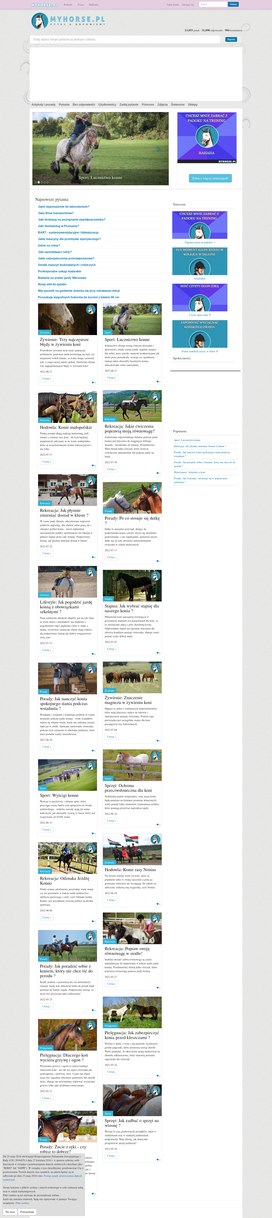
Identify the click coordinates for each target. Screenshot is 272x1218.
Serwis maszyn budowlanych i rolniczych (67, 264)
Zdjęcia (162, 104)
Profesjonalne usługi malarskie (59, 271)
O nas (81, 4)
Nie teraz (10, 1212)
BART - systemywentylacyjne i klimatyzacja (68, 232)
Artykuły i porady (43, 104)
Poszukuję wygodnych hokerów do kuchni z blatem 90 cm (78, 297)
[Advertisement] (136, 73)
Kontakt (68, 4)
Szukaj (233, 4)
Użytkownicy (107, 104)
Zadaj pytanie (129, 104)
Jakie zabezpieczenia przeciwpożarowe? (66, 258)
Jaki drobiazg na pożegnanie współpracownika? (71, 219)
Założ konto (173, 4)
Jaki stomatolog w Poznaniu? (58, 226)
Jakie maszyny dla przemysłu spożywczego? (69, 239)
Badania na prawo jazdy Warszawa (62, 277)
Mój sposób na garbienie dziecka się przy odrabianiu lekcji (79, 290)
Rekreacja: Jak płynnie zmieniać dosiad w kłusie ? (200, 446)
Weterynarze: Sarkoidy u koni (189, 472)
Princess (148, 104)
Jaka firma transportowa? (56, 213)
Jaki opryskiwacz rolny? (55, 252)
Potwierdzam (27, 1212)
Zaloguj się (188, 4)
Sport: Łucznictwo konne (187, 440)
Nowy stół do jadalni (52, 284)
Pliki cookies (22, 1203)
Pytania (64, 104)
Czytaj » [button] (46, 378)
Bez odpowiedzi (84, 104)
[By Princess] (90, 309)
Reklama (93, 4)
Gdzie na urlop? (49, 245)
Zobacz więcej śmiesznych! (210, 178)
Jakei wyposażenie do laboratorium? (63, 206)
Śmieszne (178, 104)
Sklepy (193, 104)
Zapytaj (231, 39)
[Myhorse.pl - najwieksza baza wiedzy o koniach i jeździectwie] (68, 21)
